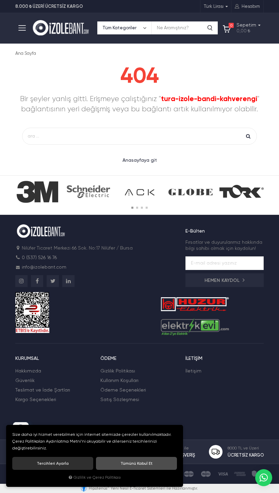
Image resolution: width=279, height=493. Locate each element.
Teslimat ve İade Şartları (42, 390)
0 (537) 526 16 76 (39, 257)
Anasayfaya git (139, 160)
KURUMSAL (27, 358)
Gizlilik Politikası (117, 370)
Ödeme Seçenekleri (123, 390)
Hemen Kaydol (222, 280)
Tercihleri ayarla (53, 463)
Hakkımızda (28, 370)
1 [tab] (132, 207)
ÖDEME (108, 358)
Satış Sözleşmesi (119, 399)
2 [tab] (137, 207)
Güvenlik (25, 380)
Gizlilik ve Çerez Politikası (97, 477)
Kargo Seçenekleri (35, 399)
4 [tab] (146, 207)
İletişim (193, 370)
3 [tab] (142, 207)
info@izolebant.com (44, 267)
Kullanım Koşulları (119, 380)
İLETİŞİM (193, 358)
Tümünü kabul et (136, 463)
